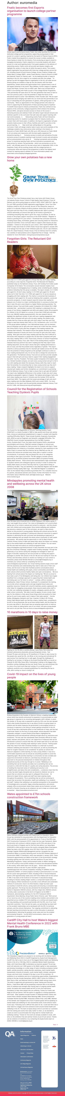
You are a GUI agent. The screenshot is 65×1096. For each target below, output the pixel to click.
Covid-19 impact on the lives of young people (31, 675)
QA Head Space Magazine (26, 1067)
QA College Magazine (25, 1063)
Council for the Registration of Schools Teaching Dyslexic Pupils (32, 390)
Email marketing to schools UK (27, 1042)
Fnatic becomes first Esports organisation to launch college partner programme (31, 11)
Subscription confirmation (26, 1056)
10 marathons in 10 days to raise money (32, 612)
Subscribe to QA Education (26, 1049)
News (21, 1039)
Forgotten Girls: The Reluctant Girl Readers (29, 240)
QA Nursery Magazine (25, 1060)
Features (34, 1035)
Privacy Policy (30, 1053)
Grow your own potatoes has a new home (29, 159)
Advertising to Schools (25, 1046)
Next (55, 1024)
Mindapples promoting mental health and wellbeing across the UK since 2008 (30, 484)
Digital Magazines (24, 1035)
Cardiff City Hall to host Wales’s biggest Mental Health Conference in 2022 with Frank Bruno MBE (32, 923)
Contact (22, 1053)
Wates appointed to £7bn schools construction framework (28, 795)
